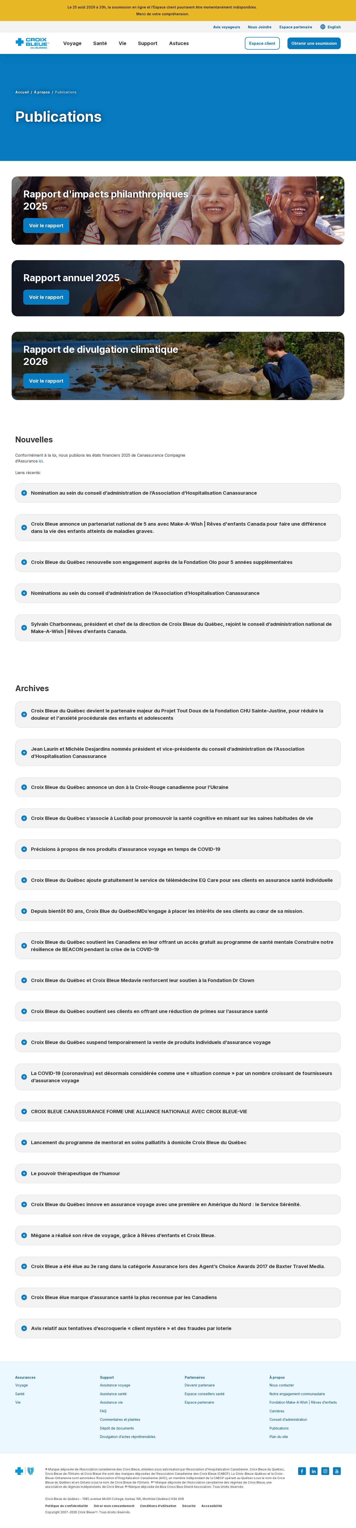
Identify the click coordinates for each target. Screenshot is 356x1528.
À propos (42, 92)
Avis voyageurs (226, 27)
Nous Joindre (260, 27)
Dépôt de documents (117, 1428)
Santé (100, 43)
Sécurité (188, 1506)
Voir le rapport (46, 225)
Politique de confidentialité (66, 1506)
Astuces (179, 43)
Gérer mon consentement (114, 1506)
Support (147, 43)
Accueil (22, 92)
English (330, 27)
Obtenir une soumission (314, 43)
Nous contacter (282, 1385)
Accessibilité (211, 1506)
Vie (122, 43)
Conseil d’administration (288, 1419)
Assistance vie (111, 1402)
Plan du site (279, 1437)
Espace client (262, 43)
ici (40, 461)
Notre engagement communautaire (297, 1394)
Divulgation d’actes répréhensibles (127, 1437)
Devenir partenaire (200, 1385)
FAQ (103, 1411)
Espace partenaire (295, 27)
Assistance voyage (115, 1385)
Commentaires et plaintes (120, 1419)
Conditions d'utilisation (158, 1506)
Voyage (72, 43)
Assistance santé (113, 1394)
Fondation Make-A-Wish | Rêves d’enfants (303, 1402)
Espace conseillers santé (204, 1394)
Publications (279, 1428)
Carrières (277, 1411)
